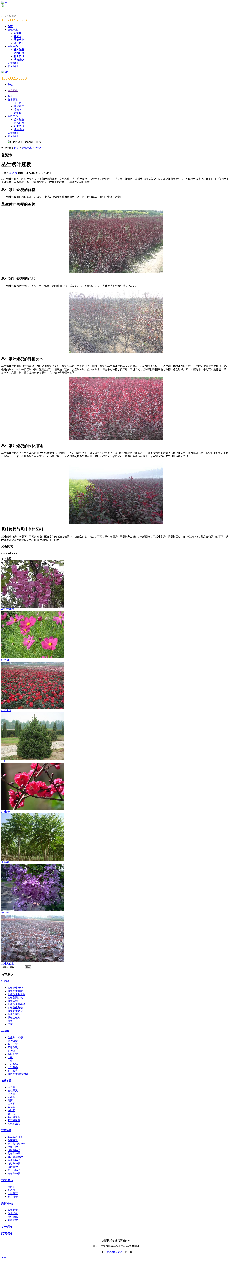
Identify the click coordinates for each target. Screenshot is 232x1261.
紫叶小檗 (13, 1044)
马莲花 (11, 1103)
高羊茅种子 (14, 1173)
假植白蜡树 (14, 1014)
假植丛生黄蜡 (15, 1007)
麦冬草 (11, 1097)
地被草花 (6, 1080)
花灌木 (38, 147)
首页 (16, 147)
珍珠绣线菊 (14, 1123)
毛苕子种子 (14, 1147)
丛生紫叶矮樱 (15, 1037)
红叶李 (11, 1050)
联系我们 (13, 66)
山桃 (10, 1057)
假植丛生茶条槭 (16, 1004)
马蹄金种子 (14, 1160)
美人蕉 (11, 1094)
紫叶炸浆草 (14, 1117)
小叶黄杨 (13, 1064)
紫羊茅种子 (14, 1153)
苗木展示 (7, 1180)
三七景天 (13, 1090)
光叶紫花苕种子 (16, 1143)
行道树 (5, 981)
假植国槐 (13, 1001)
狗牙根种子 (14, 1170)
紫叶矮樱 (13, 1041)
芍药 (10, 1100)
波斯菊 (11, 1110)
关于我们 (13, 63)
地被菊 (11, 1087)
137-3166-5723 (114, 1252)
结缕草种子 (14, 1163)
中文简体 (13, 90)
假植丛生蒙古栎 (16, 994)
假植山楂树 (14, 1017)
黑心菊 (11, 1113)
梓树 (10, 1024)
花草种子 (6, 1130)
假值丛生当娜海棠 (18, 1074)
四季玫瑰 (13, 1047)
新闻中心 (13, 46)
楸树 (10, 1020)
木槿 (10, 1060)
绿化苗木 (13, 29)
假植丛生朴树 (15, 991)
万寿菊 (11, 1107)
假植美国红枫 (15, 997)
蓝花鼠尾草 (14, 1120)
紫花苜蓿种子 (15, 1137)
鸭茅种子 (13, 1140)
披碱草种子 (14, 1150)
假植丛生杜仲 (15, 987)
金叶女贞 (13, 1070)
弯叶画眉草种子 (16, 1157)
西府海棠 (13, 1054)
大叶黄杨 (13, 1067)
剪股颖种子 (14, 1167)
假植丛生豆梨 (15, 1011)
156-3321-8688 (14, 20)
